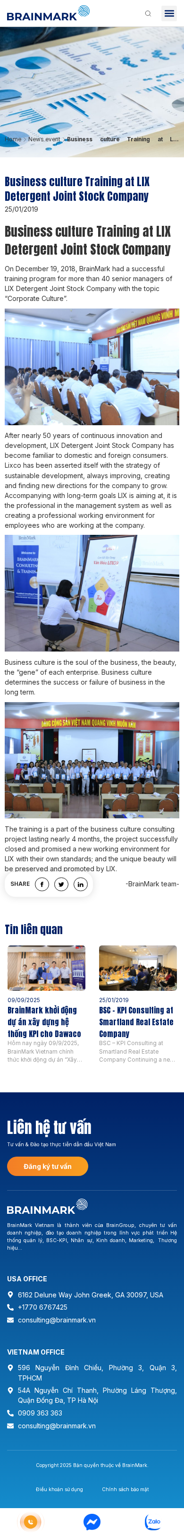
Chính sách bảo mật (125, 1489)
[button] (169, 13)
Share (20, 884)
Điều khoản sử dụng (59, 1489)
